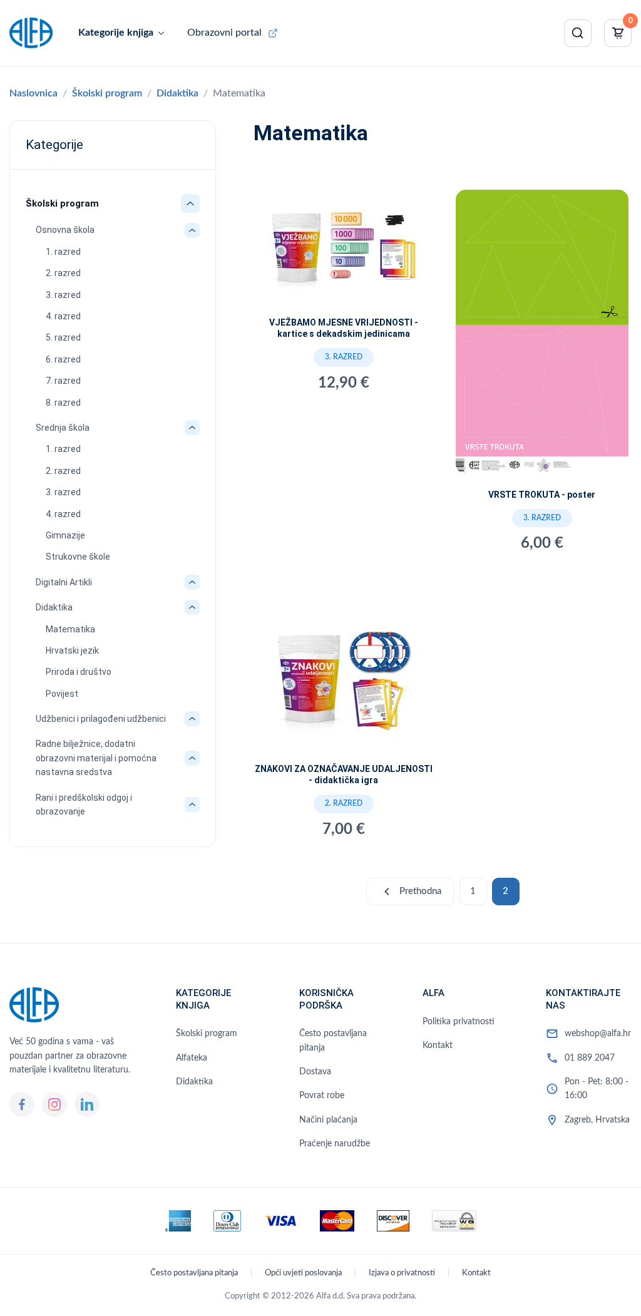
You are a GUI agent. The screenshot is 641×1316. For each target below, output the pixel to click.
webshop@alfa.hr (598, 1033)
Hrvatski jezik (72, 650)
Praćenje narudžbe (334, 1143)
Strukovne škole (78, 557)
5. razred (63, 337)
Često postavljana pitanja (333, 1040)
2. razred (63, 273)
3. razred (63, 295)
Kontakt (438, 1045)
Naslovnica (33, 93)
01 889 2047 (590, 1058)
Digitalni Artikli (64, 582)
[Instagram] (54, 1104)
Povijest (62, 694)
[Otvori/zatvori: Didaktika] (192, 607)
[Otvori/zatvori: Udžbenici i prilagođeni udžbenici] (192, 718)
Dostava (315, 1071)
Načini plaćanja (328, 1120)
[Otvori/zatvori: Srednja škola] (192, 427)
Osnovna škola (65, 230)
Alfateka (191, 1058)
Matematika (70, 629)
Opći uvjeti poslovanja (303, 1273)
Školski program (107, 93)
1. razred (63, 252)
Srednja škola (63, 428)
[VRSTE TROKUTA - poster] (542, 337)
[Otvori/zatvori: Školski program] (190, 203)
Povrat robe (321, 1095)
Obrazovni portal (224, 33)
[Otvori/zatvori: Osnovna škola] (192, 230)
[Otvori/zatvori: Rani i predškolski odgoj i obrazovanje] (192, 804)
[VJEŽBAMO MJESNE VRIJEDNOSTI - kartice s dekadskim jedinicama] (343, 251)
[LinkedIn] (87, 1104)
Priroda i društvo (78, 672)
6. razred (63, 359)
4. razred (63, 316)
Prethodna (410, 891)
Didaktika (177, 93)
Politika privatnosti (459, 1021)
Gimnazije (65, 535)
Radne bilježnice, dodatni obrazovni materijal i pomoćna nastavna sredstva (96, 758)
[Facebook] (21, 1104)
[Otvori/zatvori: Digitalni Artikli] (192, 582)
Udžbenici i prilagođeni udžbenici (101, 719)
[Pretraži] (578, 33)
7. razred (63, 381)
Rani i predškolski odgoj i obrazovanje (84, 804)
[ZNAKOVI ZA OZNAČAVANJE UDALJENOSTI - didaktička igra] (343, 681)
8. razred (63, 403)
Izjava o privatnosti (402, 1273)
